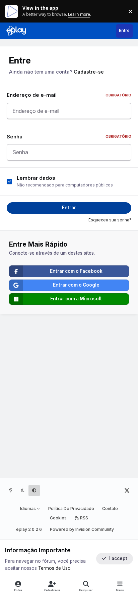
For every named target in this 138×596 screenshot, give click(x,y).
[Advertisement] (69, 397)
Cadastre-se (89, 72)
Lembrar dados (36, 178)
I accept (118, 558)
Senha (69, 137)
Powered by (82, 529)
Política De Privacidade (71, 508)
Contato (110, 508)
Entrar (69, 207)
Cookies (58, 517)
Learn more (12, 11)
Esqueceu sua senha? (109, 220)
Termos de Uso (54, 568)
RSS (83, 517)
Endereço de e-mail (69, 95)
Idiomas (28, 508)
